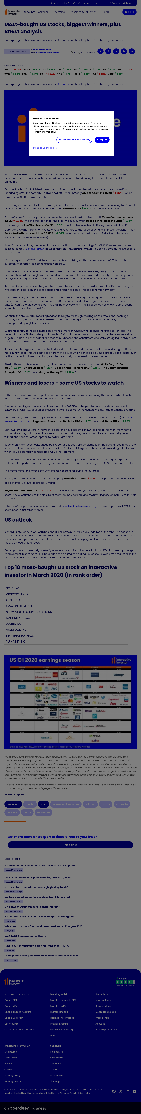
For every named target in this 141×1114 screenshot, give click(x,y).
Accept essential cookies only (74, 139)
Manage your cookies (45, 148)
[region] (71, 133)
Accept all (102, 139)
